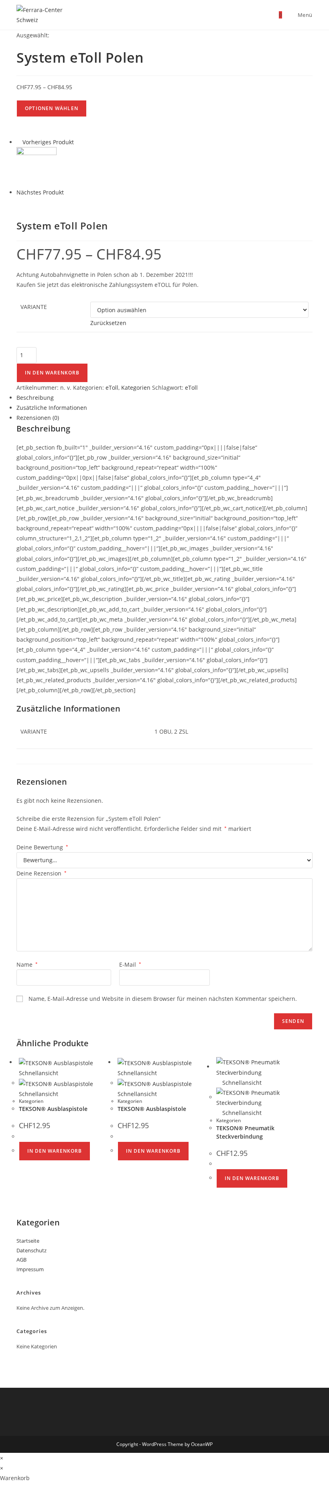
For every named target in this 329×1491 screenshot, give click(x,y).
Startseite (27, 1240)
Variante (33, 307)
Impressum (30, 1269)
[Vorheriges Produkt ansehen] (18, 142)
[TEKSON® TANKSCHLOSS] (36, 166)
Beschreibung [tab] (35, 397)
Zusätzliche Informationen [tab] (51, 407)
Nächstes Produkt (40, 192)
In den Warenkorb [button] (54, 1150)
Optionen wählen (51, 108)
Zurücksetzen (108, 323)
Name (27, 964)
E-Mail (130, 964)
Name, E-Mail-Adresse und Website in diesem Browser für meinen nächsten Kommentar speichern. (162, 998)
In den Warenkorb (52, 372)
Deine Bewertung (42, 847)
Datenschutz (31, 1250)
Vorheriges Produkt (48, 142)
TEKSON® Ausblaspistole (53, 1109)
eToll (112, 387)
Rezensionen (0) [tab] (37, 417)
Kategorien (135, 387)
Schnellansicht (241, 1082)
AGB (21, 1259)
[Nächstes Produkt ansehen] (67, 192)
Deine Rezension (41, 873)
